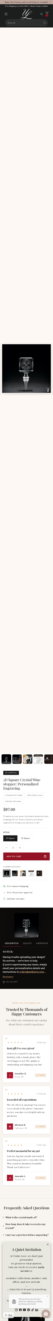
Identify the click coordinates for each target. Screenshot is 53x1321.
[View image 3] (27, 759)
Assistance (42, 943)
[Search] (44, 22)
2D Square (10, 838)
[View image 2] (17, 759)
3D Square (25, 838)
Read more (8, 976)
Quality (27, 943)
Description (12, 943)
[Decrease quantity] (6, 848)
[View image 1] (6, 759)
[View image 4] (38, 759)
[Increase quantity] (20, 848)
